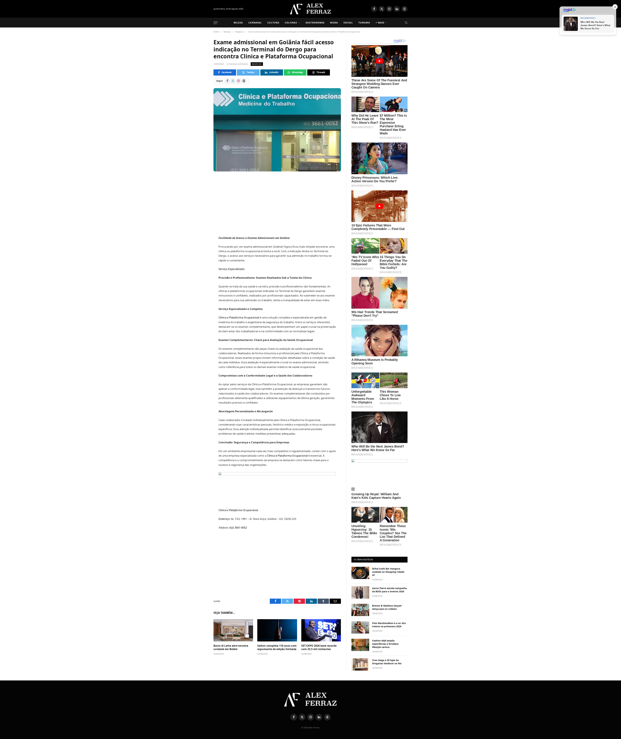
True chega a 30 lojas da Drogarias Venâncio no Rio (387, 662)
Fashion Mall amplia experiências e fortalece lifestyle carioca (385, 644)
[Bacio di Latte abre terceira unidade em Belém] (233, 630)
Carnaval (255, 22)
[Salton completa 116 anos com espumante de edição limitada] (277, 630)
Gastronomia (315, 22)
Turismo (364, 22)
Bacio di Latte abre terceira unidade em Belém (230, 647)
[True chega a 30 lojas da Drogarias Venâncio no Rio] (360, 664)
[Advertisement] (277, 204)
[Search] (406, 22)
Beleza (238, 22)
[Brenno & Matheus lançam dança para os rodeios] (360, 610)
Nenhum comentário (238, 64)
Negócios (257, 64)
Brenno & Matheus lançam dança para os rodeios (387, 607)
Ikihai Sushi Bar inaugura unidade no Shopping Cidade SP (388, 572)
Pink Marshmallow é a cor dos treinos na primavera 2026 (389, 625)
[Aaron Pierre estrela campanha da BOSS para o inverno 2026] (360, 592)
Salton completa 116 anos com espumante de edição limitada (277, 647)
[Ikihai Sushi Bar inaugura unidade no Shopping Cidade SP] (360, 573)
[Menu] (215, 22)
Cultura (273, 22)
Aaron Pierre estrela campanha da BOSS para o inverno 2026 (389, 590)
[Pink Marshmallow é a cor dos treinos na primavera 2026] (360, 627)
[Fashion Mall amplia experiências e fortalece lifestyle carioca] (360, 645)
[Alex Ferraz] (311, 9)
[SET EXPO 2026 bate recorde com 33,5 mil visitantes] (321, 630)
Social (348, 22)
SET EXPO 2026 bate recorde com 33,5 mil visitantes (319, 647)
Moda (334, 22)
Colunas (291, 22)
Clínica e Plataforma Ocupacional (238, 317)
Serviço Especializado (231, 269)
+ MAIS (380, 22)
